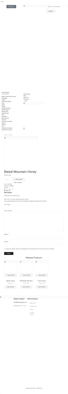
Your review (8, 210)
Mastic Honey (10, 281)
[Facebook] (5, 189)
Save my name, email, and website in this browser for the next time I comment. (30, 249)
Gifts (3, 103)
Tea (3, 126)
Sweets (4, 124)
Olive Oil (4, 119)
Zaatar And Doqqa (7, 129)
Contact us (26, 99)
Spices (3, 123)
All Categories (5, 92)
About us (25, 97)
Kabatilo (23, 388)
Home (5, 135)
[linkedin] (9, 189)
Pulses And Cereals (7, 121)
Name (6, 234)
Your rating (7, 204)
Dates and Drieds (6, 101)
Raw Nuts (4, 116)
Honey (3, 106)
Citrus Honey (42, 281)
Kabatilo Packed (6, 108)
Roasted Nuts (5, 118)
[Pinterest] (7, 189)
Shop (24, 95)
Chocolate (4, 98)
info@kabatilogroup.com (20, 302)
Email (6, 241)
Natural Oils (5, 111)
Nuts (3, 114)
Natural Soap (5, 113)
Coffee (3, 100)
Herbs (3, 104)
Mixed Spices (5, 109)
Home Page (26, 94)
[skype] (11, 189)
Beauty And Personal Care (9, 96)
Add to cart (19, 179)
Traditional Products (7, 128)
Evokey (45, 388)
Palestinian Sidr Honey (26, 281)
